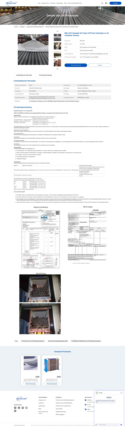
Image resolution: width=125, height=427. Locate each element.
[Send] (121, 424)
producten (52, 3)
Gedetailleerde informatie (24, 75)
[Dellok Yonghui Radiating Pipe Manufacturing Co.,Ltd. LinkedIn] (19, 408)
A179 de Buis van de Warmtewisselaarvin (32, 341)
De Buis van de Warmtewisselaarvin (35, 26)
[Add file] (96, 424)
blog (65, 3)
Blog (40, 408)
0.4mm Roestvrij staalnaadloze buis (58, 341)
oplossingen (60, 3)
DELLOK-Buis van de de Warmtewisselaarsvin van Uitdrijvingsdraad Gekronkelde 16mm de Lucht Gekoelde (51, 380)
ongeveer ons (45, 3)
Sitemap (23, 425)
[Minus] (121, 393)
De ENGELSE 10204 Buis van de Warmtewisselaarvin (86, 341)
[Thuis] (22, 400)
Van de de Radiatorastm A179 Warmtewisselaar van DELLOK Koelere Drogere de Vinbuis (31, 380)
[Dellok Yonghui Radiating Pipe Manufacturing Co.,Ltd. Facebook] (15, 408)
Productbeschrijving (45, 75)
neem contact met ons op (75, 3)
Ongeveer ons (42, 400)
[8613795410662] (26, 408)
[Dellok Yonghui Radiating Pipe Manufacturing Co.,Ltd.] (12, 3)
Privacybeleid (17, 425)
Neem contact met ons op (43, 412)
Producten (22, 26)
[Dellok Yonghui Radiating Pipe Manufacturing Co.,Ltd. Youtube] (22, 408)
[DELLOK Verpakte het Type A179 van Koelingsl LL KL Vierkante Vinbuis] (33, 49)
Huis (39, 3)
